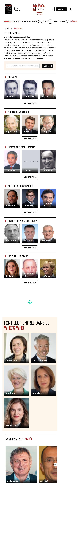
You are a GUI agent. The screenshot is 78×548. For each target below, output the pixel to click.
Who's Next (67, 21)
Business (25, 21)
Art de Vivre (50, 21)
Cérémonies (73, 21)
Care (60, 21)
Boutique (17, 21)
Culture (55, 21)
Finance (34, 21)
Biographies (8, 21)
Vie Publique (40, 21)
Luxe (63, 21)
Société (46, 21)
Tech (30, 21)
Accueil (6, 29)
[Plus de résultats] (55, 464)
